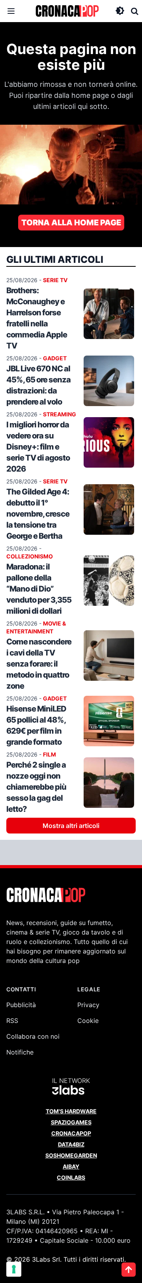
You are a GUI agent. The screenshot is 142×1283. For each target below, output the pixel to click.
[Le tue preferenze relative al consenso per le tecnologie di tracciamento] (13, 1269)
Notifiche (20, 1052)
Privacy (88, 1005)
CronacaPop (71, 1133)
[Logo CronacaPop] (67, 11)
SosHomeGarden (71, 1155)
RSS (12, 1021)
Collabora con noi (33, 1036)
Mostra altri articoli (71, 826)
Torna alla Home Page (71, 222)
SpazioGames (71, 1122)
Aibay (71, 1166)
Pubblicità (21, 1005)
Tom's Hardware (71, 1111)
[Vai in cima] (128, 1269)
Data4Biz (71, 1144)
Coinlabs (71, 1177)
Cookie (88, 1021)
